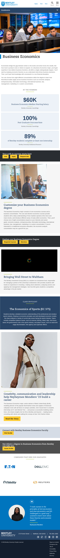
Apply (36, 3)
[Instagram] (53, 537)
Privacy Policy (53, 551)
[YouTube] (38, 537)
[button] (52, 3)
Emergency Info (53, 544)
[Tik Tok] (42, 537)
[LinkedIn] (57, 537)
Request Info (24, 156)
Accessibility (53, 548)
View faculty (8, 433)
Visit (41, 3)
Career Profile (8, 448)
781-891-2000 (53, 534)
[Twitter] (49, 537)
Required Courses (10, 242)
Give (46, 3)
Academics (5, 10)
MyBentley (52, 553)
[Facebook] (46, 537)
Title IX (51, 546)
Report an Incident (54, 542)
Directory (52, 555)
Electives (24, 242)
